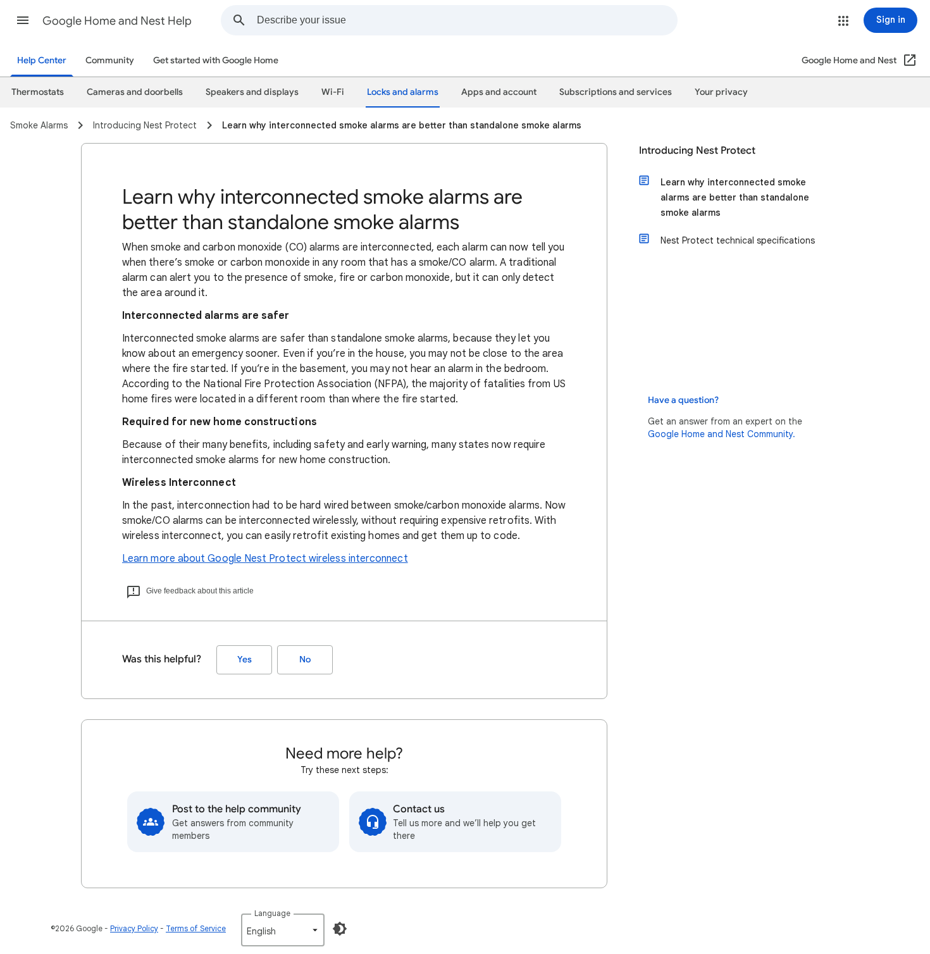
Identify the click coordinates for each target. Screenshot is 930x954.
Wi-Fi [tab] (332, 92)
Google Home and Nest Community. (721, 434)
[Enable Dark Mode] (340, 929)
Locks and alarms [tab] (402, 92)
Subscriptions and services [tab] (615, 92)
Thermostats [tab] (37, 92)
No (305, 659)
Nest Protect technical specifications (737, 240)
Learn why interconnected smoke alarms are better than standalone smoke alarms (734, 197)
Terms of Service (196, 928)
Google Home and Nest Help (117, 21)
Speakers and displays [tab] (252, 92)
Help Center (41, 60)
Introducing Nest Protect (697, 150)
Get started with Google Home (215, 60)
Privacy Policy (134, 928)
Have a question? (683, 400)
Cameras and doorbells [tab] (135, 92)
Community (109, 60)
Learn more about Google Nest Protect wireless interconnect (265, 558)
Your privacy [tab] (721, 92)
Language (272, 913)
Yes (244, 659)
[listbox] (283, 930)
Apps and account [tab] (498, 92)
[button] (23, 20)
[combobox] (467, 20)
